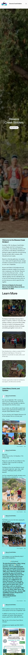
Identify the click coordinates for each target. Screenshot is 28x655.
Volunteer (14, 369)
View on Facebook (20, 446)
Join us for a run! (14, 127)
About (14, 308)
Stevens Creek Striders (15, 3)
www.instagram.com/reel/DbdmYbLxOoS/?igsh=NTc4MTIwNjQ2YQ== (13, 557)
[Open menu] (26, 3)
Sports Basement (20, 609)
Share (25, 446)
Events (14, 340)
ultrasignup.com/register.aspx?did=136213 (12, 625)
